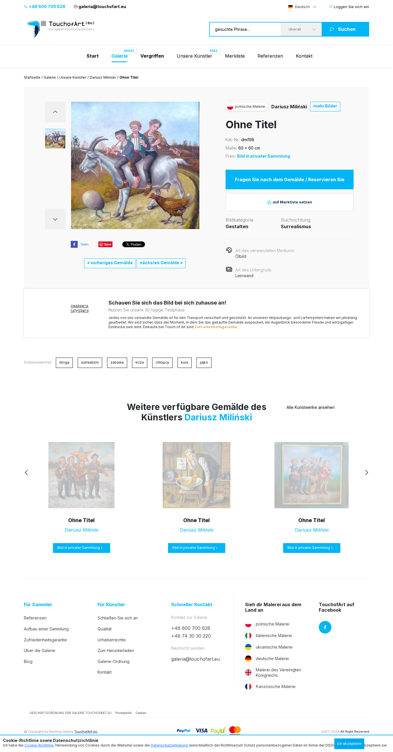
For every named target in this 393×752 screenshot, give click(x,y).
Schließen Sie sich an (118, 617)
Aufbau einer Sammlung (46, 628)
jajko (204, 362)
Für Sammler (38, 604)
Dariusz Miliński (103, 77)
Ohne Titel (81, 520)
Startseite (32, 77)
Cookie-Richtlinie (39, 745)
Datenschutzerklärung (169, 745)
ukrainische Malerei (274, 647)
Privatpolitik (123, 713)
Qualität (105, 628)
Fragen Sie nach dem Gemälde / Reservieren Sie (289, 179)
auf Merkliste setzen (292, 202)
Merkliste (235, 56)
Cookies (141, 713)
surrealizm (90, 362)
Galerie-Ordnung (113, 661)
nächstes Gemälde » (161, 262)
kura (184, 362)
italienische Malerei (274, 635)
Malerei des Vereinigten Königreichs (278, 672)
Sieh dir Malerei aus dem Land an (273, 607)
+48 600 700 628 (46, 6)
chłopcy (162, 362)
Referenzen (270, 56)
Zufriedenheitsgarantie (215, 327)
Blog (28, 661)
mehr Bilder (325, 105)
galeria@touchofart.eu (102, 6)
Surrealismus (296, 226)
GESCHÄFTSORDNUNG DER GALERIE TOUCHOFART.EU (71, 713)
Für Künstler (111, 604)
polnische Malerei (272, 623)
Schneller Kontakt (191, 604)
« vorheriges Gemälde (110, 262)
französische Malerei (275, 686)
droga (64, 362)
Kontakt (304, 56)
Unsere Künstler (194, 56)
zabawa (117, 362)
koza (140, 362)
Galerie (50, 77)
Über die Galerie (39, 650)
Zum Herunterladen (116, 650)
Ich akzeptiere (349, 743)
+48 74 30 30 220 (191, 636)
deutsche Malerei (272, 658)
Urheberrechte (112, 639)
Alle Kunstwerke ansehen (311, 407)
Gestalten (237, 226)
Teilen (84, 244)
